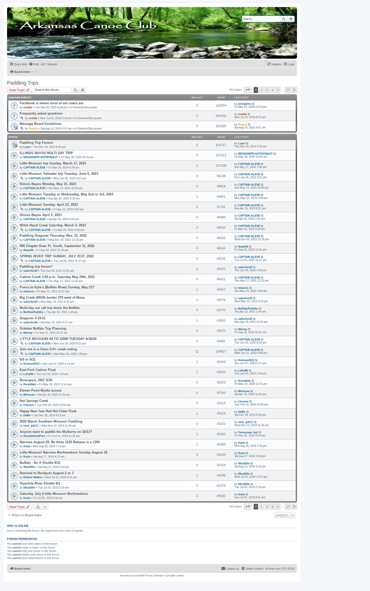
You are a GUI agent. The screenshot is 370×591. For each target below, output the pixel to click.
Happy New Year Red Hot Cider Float (48, 411)
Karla (26, 446)
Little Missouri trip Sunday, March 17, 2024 (53, 163)
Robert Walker (32, 477)
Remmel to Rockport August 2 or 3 (46, 473)
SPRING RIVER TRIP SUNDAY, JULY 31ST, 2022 (57, 256)
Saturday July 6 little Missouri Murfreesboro (54, 494)
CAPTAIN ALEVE (34, 167)
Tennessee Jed (248, 432)
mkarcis (28, 291)
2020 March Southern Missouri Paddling (51, 421)
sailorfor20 (30, 270)
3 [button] (267, 90)
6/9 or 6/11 (27, 359)
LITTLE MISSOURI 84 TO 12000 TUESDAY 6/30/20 (58, 339)
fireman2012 (31, 363)
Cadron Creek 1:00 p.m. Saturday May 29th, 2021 (57, 277)
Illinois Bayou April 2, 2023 (41, 215)
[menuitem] (34, 64)
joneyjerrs (244, 103)
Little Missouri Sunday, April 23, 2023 (49, 204)
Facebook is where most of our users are (51, 103)
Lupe (26, 146)
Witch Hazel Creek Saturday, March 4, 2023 (53, 225)
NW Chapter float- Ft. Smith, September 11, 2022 (57, 246)
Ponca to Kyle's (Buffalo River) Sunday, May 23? (57, 287)
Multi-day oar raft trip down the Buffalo (50, 308)
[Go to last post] (253, 103)
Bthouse (29, 394)
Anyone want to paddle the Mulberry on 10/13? (56, 432)
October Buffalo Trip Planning (43, 328)
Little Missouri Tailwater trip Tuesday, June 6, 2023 (59, 174)
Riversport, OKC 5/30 (36, 380)
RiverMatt (29, 384)
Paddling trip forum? (36, 266)
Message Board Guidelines (40, 124)
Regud (33, 128)
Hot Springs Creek (34, 401)
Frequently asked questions (41, 113)
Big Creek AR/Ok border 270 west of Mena (52, 297)
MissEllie (29, 466)
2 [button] (261, 90)
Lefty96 (28, 373)
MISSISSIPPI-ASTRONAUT (40, 157)
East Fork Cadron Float (38, 370)
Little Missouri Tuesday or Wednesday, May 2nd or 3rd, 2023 (66, 194)
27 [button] (288, 90)
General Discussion (85, 107)
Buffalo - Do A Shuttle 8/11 (40, 463)
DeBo (27, 415)
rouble (27, 107)
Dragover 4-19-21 (33, 318)
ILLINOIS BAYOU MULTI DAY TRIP (46, 153)
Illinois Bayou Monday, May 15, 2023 (48, 184)
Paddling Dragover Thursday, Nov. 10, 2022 (53, 235)
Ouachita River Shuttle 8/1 (40, 483)
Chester (28, 404)
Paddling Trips (23, 83)
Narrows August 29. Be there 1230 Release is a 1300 (60, 442)
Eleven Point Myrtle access (41, 390)
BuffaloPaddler (33, 312)
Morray (27, 332)
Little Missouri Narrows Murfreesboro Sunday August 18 (63, 452)
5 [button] (278, 90)
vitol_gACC (31, 425)
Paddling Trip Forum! (36, 143)
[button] (247, 90)
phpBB (139, 575)
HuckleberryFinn (34, 435)
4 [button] (272, 90)
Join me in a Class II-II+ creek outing (48, 349)
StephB (28, 250)
